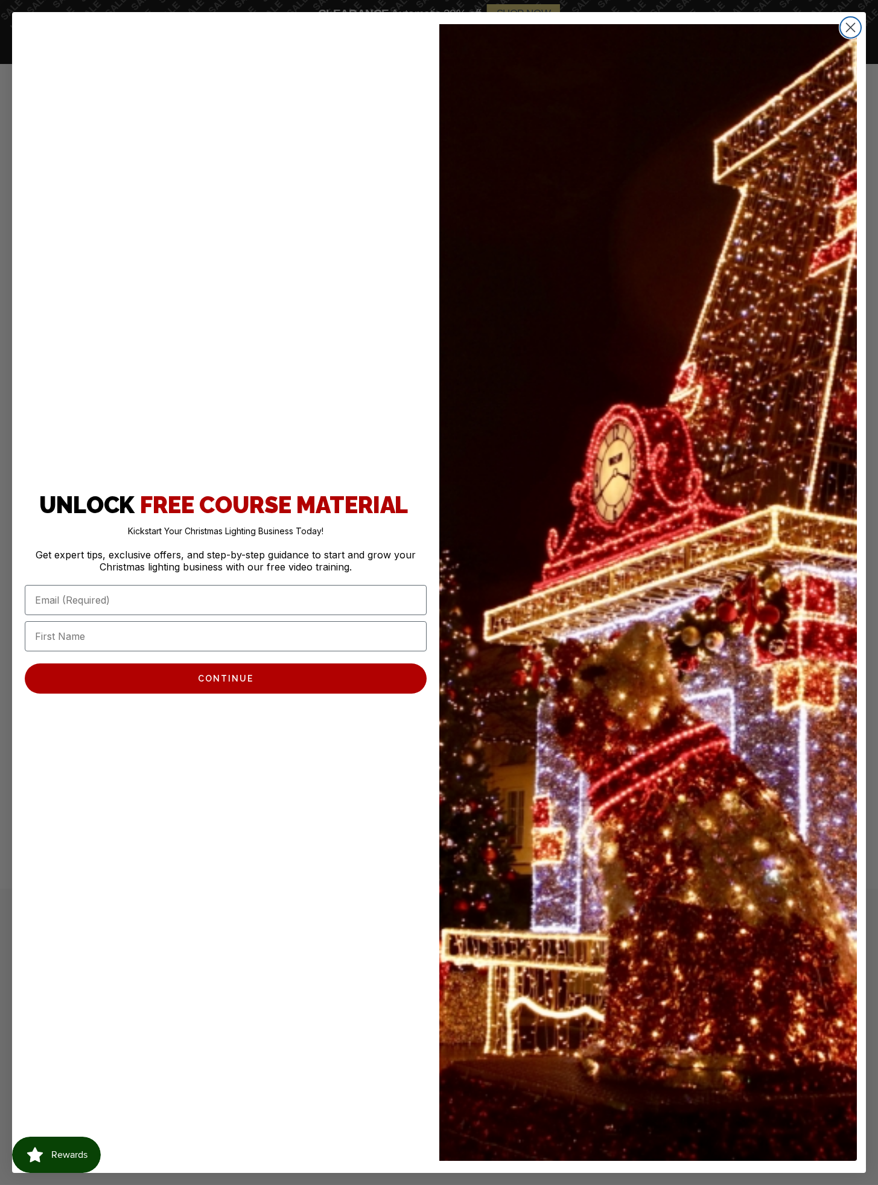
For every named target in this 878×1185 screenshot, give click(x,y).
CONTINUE (225, 678)
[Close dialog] (850, 27)
